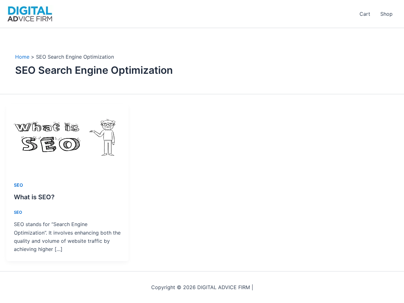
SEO (18, 185)
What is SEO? (34, 197)
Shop (386, 14)
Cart (364, 14)
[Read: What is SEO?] (67, 138)
